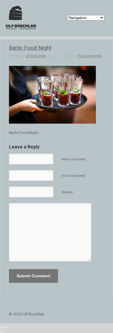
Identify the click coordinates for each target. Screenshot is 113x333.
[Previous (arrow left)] (0, 331)
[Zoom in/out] (7, 327)
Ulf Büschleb (35, 56)
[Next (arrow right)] (2, 331)
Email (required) (73, 176)
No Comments (90, 56)
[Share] (2, 327)
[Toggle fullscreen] (5, 327)
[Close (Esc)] (0, 327)
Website (67, 192)
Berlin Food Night (30, 47)
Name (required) (73, 159)
